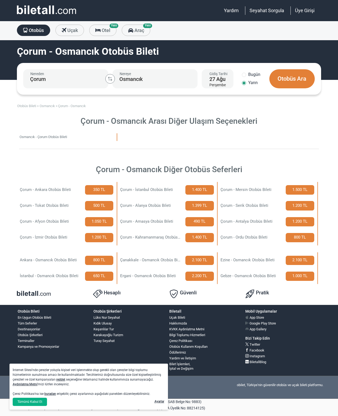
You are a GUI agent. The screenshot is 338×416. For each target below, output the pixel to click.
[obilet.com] (46, 14)
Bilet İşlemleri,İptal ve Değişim (181, 366)
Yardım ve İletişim (182, 358)
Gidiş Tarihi (218, 74)
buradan (50, 394)
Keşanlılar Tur (103, 329)
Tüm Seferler (27, 323)
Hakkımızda (178, 323)
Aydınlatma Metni (25, 384)
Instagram (257, 356)
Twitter (254, 344)
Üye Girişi (304, 10)
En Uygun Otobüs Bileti (34, 317)
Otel (108, 29)
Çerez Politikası (180, 341)
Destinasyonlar (29, 329)
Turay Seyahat (104, 341)
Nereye (125, 74)
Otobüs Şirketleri (30, 335)
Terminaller (26, 341)
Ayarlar (159, 401)
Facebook (256, 350)
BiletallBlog (257, 362)
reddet (60, 379)
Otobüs (36, 30)
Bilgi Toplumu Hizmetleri (187, 335)
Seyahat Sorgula (267, 10)
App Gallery (257, 329)
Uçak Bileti (177, 317)
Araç (141, 29)
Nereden (37, 74)
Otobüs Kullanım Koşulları (188, 347)
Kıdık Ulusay (102, 323)
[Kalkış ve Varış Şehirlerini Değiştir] (110, 79)
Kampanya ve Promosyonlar (38, 347)
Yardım (231, 10)
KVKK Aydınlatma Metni (186, 329)
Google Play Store (262, 323)
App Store (256, 317)
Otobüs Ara (292, 78)
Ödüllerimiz (177, 352)
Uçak (72, 30)
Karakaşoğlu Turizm (108, 335)
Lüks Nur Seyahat (106, 317)
